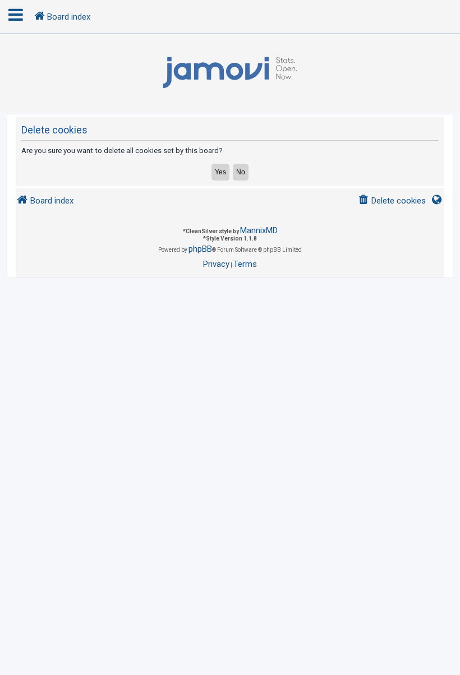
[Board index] (230, 73)
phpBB (200, 249)
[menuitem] (391, 201)
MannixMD (259, 230)
